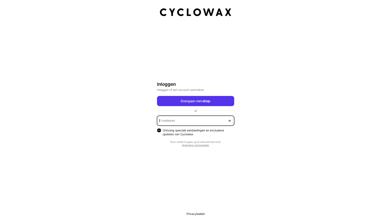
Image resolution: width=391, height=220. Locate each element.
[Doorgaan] (229, 120)
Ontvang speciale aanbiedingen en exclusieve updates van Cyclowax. (193, 132)
